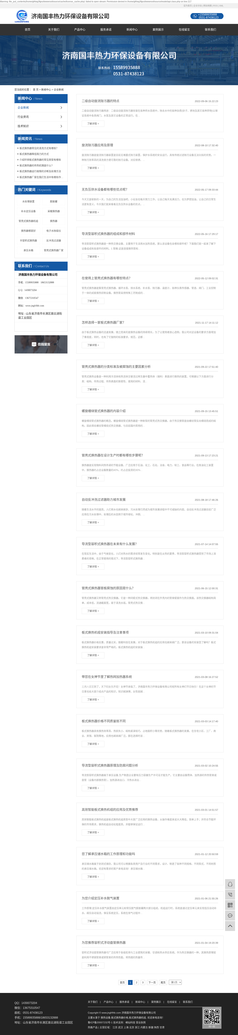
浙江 (137, 1027)
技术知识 (23, 126)
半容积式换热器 (28, 240)
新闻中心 (132, 29)
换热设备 (105, 1017)
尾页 (163, 982)
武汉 (120, 1027)
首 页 (36, 89)
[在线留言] (230, 916)
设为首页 (187, 6)
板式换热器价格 (119, 1017)
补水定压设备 (28, 211)
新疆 (150, 1027)
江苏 (115, 1027)
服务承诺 (106, 29)
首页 (27, 29)
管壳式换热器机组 (28, 221)
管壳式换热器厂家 (53, 250)
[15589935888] (230, 895)
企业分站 (197, 6)
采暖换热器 (54, 211)
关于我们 (53, 29)
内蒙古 (144, 1027)
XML (221, 6)
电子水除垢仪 (53, 230)
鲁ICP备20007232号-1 (100, 1022)
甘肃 (162, 1027)
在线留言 (184, 29)
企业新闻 (59, 89)
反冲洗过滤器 (53, 240)
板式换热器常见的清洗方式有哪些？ (39, 148)
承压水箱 (28, 250)
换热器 (53, 221)
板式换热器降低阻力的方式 (34, 154)
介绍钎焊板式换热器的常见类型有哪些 (40, 159)
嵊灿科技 (130, 1022)
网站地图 (207, 6)
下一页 (152, 982)
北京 (131, 1027)
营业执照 (141, 1022)
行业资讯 (23, 116)
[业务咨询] (230, 884)
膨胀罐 (53, 201)
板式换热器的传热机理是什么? (36, 165)
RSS (215, 6)
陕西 (156, 1027)
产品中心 (79, 29)
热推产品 (93, 1027)
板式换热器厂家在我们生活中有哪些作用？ (42, 177)
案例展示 (158, 29)
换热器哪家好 (28, 230)
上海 (126, 1027)
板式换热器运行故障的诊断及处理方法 (40, 171)
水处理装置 (28, 201)
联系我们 (210, 29)
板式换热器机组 (137, 1017)
